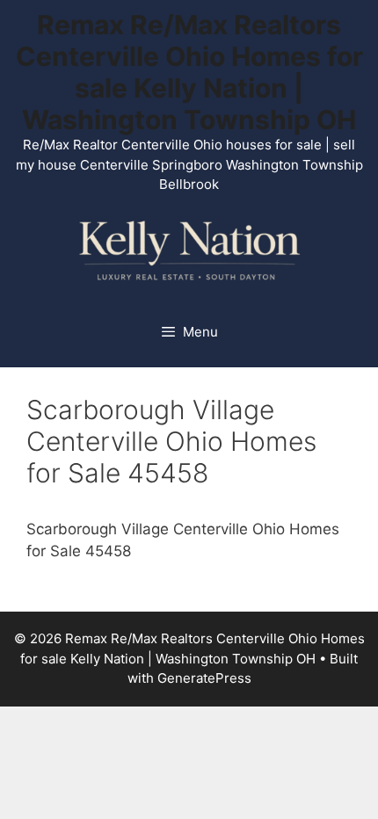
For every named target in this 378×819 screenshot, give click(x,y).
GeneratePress (204, 678)
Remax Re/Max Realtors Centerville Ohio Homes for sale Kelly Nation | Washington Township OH (189, 72)
